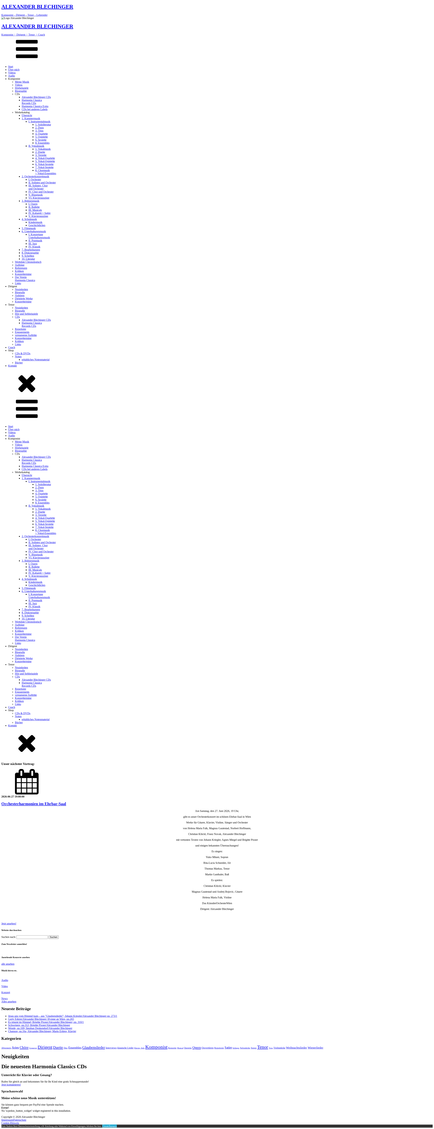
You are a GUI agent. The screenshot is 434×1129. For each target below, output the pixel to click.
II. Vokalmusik (36, 145)
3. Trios (39, 130)
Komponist (156, 1047)
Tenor (262, 1047)
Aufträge (19, 265)
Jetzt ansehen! (8, 923)
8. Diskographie (30, 252)
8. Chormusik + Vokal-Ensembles (45, 172)
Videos (12, 72)
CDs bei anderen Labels (34, 109)
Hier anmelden (9, 950)
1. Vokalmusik (43, 149)
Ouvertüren (208, 1047)
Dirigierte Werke (24, 298)
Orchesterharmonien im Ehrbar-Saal (33, 804)
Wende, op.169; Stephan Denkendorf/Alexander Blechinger (40, 1028)
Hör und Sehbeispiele (26, 313)
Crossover (33, 1048)
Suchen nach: (8, 937)
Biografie (20, 292)
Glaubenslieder (93, 1047)
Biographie (21, 91)
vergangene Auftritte (26, 335)
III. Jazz (32, 243)
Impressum (7, 1119)
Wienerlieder (315, 1047)
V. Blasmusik (35, 194)
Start (10, 66)
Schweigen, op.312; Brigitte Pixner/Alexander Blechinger (39, 1025)
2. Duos (39, 127)
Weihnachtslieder (296, 1047)
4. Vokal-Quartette (45, 158)
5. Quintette (41, 136)
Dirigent (45, 1047)
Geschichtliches (36, 225)
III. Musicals (35, 210)
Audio (11, 75)
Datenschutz (19, 1119)
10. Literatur (28, 258)
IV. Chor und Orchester (41, 191)
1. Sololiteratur (43, 124)
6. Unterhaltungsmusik (34, 231)
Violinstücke (279, 1048)
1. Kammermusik (31, 118)
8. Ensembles (42, 142)
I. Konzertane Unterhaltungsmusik (39, 236)
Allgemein (6, 1048)
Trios (271, 1048)
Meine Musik (22, 81)
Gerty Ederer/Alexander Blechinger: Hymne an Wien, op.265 (41, 1019)
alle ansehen (7, 963)
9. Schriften (28, 255)
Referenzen (21, 268)
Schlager (236, 1048)
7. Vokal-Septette (44, 167)
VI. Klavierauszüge (38, 197)
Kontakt (12, 365)
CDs (17, 316)
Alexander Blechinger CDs (36, 97)
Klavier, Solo (139, 1048)
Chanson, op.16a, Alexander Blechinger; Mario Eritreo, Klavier (42, 1031)
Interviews (111, 1047)
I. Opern (32, 203)
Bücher (19, 362)
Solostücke (245, 1048)
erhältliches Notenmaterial (36, 359)
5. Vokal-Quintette (45, 161)
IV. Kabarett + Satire (39, 213)
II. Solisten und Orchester (42, 182)
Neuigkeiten (21, 289)
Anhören (19, 295)
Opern (196, 1047)
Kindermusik (35, 222)
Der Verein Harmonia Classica (25, 279)
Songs (254, 1048)
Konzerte (172, 1048)
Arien (15, 1047)
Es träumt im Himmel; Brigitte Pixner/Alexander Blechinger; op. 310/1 (46, 1022)
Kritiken (19, 271)
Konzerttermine (23, 274)
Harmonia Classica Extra (35, 106)
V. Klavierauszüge (38, 216)
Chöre (24, 1047)
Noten (18, 356)
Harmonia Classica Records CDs (32, 102)
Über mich (13, 69)
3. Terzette (40, 155)
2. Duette (40, 152)
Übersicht (27, 115)
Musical (180, 1048)
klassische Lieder (125, 1048)
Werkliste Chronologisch (28, 261)
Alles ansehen (8, 1001)
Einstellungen (109, 1126)
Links (18, 283)
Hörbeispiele (21, 87)
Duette (58, 1047)
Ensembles (75, 1047)
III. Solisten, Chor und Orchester (38, 187)
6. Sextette (40, 139)
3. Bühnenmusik (30, 200)
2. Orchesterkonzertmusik (35, 176)
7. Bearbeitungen (31, 249)
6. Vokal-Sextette (44, 164)
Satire (228, 1047)
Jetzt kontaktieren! (11, 1084)
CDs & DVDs (22, 353)
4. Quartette (41, 133)
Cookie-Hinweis (10, 1123)
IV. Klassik (34, 246)
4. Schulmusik (29, 219)
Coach (11, 347)
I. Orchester (34, 179)
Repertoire (20, 329)
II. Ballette (34, 207)
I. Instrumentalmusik (39, 121)
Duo (66, 1048)
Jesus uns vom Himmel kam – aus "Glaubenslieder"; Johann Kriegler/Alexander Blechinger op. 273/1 (62, 1016)
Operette (188, 1048)
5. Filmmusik (29, 228)
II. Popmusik (35, 240)
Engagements (22, 332)
